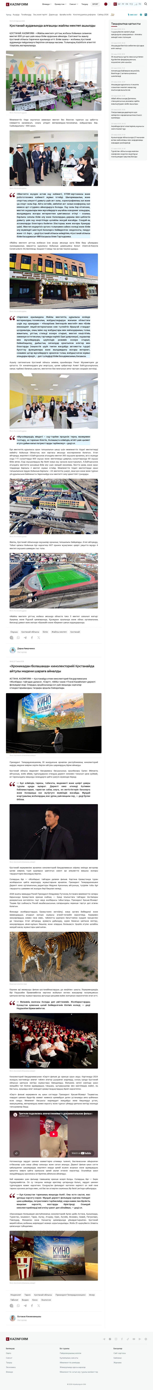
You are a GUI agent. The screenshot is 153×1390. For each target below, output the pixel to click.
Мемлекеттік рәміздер (70, 1362)
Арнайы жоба (65, 15)
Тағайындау (26, 15)
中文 (131, 4)
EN (127, 4)
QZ (119, 4)
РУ (123, 4)
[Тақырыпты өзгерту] (107, 4)
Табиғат (14, 1300)
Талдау (84, 4)
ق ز (135, 4)
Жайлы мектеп (59, 632)
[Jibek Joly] (133, 14)
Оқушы (14, 632)
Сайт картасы (120, 1353)
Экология (46, 1300)
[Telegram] (25, 638)
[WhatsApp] (18, 638)
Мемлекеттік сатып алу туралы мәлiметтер (79, 1372)
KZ (115, 4)
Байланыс (118, 1358)
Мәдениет (16, 1295)
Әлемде (9, 1372)
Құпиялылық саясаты (69, 1358)
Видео (25, 1300)
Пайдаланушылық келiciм (70, 1353)
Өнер (92, 1295)
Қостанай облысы (30, 632)
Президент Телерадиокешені (70, 1295)
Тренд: (9, 15)
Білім (45, 632)
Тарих (27, 1295)
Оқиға (8, 1353)
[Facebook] (32, 638)
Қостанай (75, 632)
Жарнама (117, 1362)
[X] (39, 638)
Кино (35, 1300)
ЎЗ (140, 4)
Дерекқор (53, 15)
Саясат (9, 1358)
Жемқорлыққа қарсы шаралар (73, 1367)
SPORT (95, 4)
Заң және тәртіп (40, 15)
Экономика (11, 1367)
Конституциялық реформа (84, 15)
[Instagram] (11, 638)
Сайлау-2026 (102, 15)
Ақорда (16, 15)
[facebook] (122, 1339)
